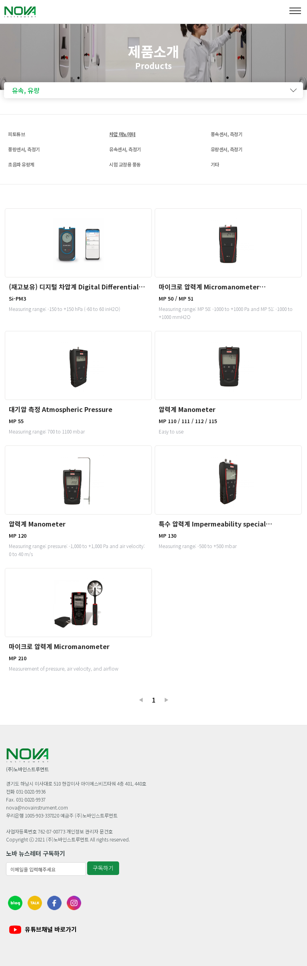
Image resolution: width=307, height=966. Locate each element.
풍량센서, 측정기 (24, 149)
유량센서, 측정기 (227, 149)
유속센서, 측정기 (125, 149)
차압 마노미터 (122, 134)
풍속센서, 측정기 (227, 134)
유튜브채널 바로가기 (51, 929)
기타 (215, 164)
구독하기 (103, 868)
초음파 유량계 (21, 164)
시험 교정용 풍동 (125, 164)
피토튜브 (16, 134)
